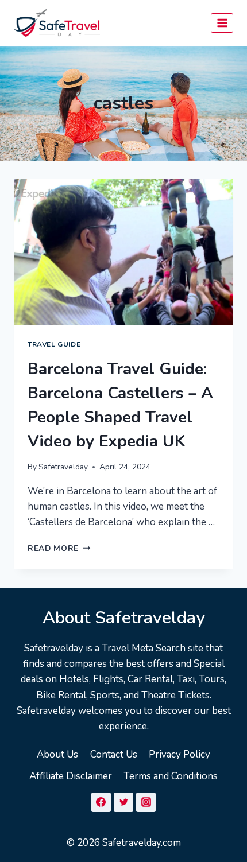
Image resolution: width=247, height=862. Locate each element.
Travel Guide (54, 344)
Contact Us (113, 754)
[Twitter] (123, 802)
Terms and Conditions (171, 776)
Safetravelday (63, 466)
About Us (57, 754)
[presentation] (123, 252)
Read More (59, 548)
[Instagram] (146, 802)
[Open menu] (222, 22)
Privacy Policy (179, 754)
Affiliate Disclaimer (70, 776)
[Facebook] (101, 802)
